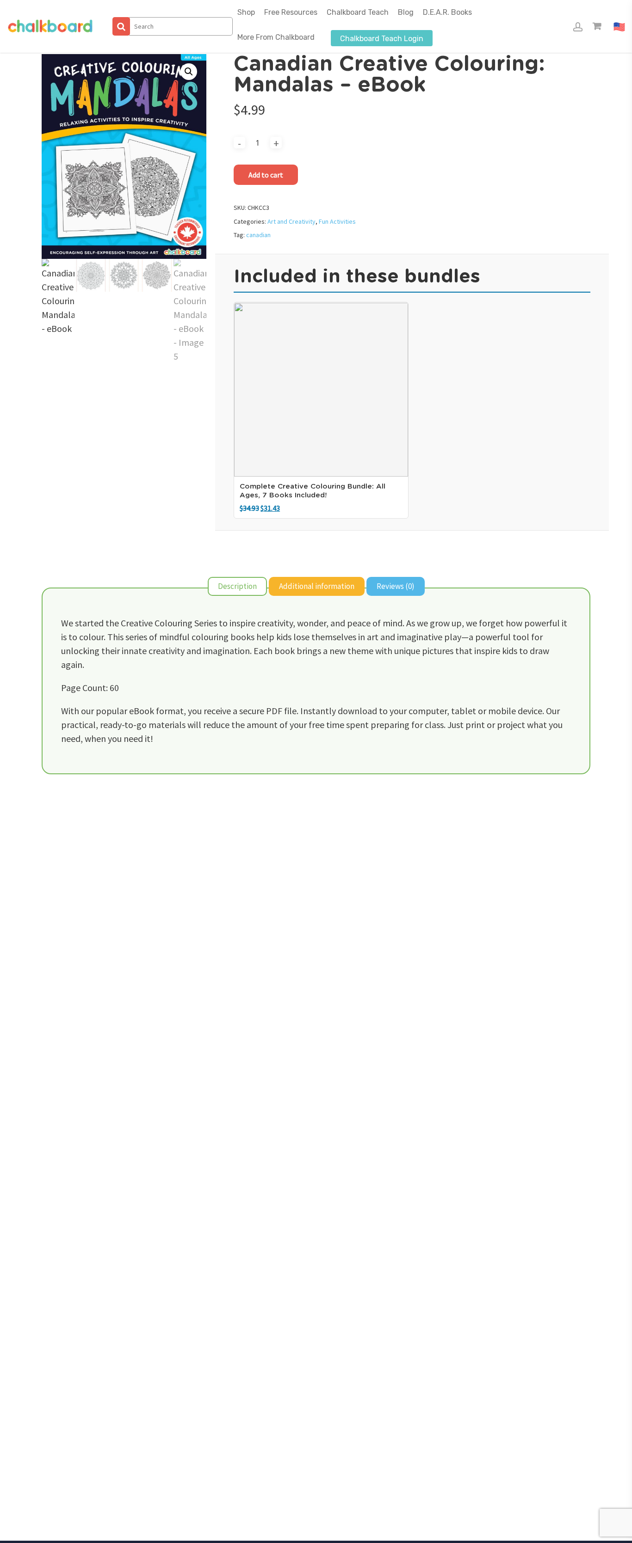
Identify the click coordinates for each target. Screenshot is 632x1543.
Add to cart (265, 174)
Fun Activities (337, 221)
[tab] (237, 586)
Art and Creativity (291, 221)
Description (237, 586)
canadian (258, 235)
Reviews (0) (396, 586)
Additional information (316, 586)
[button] (188, 71)
